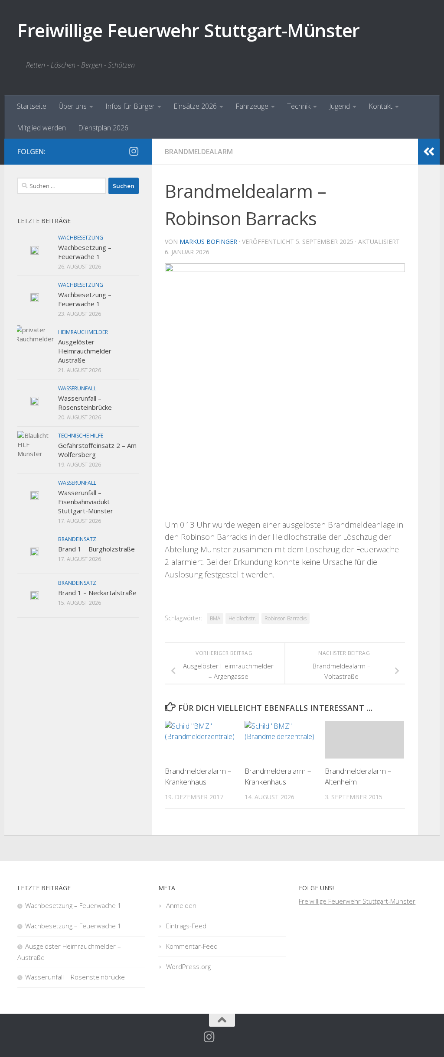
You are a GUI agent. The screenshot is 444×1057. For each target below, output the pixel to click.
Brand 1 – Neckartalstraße (97, 592)
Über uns (73, 106)
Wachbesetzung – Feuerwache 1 (84, 252)
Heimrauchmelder (83, 332)
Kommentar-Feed (192, 946)
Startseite (31, 106)
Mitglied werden (41, 128)
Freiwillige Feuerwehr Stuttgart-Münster (188, 30)
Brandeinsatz (77, 539)
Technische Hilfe (80, 435)
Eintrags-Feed (186, 925)
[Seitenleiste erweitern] (429, 152)
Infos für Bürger (130, 106)
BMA (215, 618)
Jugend (339, 106)
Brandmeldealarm (199, 151)
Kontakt (380, 106)
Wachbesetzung (80, 237)
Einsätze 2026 (195, 106)
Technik (298, 106)
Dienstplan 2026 (103, 128)
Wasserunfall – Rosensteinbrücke (85, 403)
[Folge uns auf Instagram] (133, 151)
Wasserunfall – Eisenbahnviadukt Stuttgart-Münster (85, 501)
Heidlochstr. (242, 618)
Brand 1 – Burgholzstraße (96, 549)
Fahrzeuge (251, 106)
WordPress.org (188, 966)
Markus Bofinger (208, 241)
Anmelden (181, 905)
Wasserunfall (77, 388)
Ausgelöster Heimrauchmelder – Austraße (87, 350)
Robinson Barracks (285, 618)
